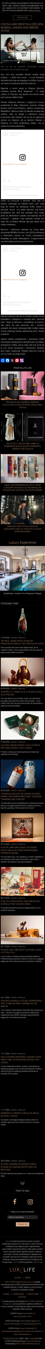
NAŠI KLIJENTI (33, 1294)
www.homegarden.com (13, 1331)
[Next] (43, 567)
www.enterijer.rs (28, 1328)
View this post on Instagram (15, 164)
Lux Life (8, 1241)
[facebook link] (14, 1201)
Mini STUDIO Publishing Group (28, 1344)
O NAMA (6, 1294)
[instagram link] (30, 1201)
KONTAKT (22, 1297)
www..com (22, 1316)
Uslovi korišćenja (33, 1341)
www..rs (28, 1313)
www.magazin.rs (30, 1321)
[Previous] (2, 567)
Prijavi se (22, 1224)
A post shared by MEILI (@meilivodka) (22, 195)
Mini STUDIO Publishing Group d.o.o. (19, 1282)
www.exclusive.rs (32, 1324)
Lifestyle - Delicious (17, 638)
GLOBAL (17, 1278)
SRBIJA (28, 1278)
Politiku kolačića (34, 10)
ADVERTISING (18, 1294)
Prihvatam (23, 18)
